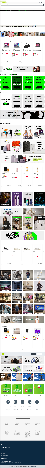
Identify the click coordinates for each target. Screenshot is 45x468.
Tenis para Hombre (17, 433)
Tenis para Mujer (17, 434)
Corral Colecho (37, 432)
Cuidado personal (27, 423)
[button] (22, 5)
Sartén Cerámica (37, 433)
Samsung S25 (17, 423)
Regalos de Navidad (27, 428)
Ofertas (17, 9)
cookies (30, 466)
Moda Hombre (7, 431)
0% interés (22, 9)
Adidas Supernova (37, 423)
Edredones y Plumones (18, 432)
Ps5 (15, 430)
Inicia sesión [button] (40, 2)
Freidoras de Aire (17, 428)
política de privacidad (25, 466)
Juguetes (6, 430)
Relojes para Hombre (37, 434)
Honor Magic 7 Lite (37, 428)
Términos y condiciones (4, 455)
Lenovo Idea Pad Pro (37, 431)
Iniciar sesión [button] (34, 353)
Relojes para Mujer (37, 430)
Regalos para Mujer (27, 435)
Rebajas (28, 9)
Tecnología (6, 434)
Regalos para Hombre (28, 436)
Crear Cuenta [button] (39, 353)
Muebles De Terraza (18, 429)
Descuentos (26, 437)
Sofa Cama (16, 431)
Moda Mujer (7, 432)
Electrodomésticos (8, 428)
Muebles (6, 433)
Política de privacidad (4, 458)
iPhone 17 (16, 424)
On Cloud (36, 424)
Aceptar (34, 466)
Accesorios (6, 423)
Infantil (6, 429)
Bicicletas (6, 424)
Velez (35, 429)
